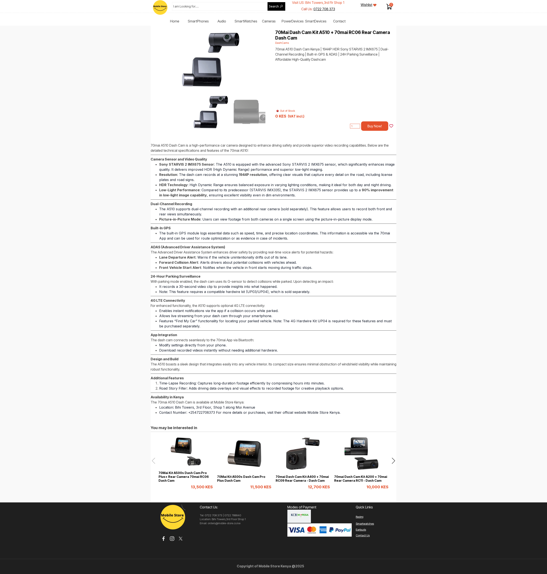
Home (174, 21)
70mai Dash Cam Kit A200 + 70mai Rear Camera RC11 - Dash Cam (360, 479)
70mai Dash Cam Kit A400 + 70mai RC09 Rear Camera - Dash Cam (302, 479)
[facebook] (163, 538)
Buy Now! (375, 126)
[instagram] (172, 538)
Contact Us (363, 535)
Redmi (359, 516)
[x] (180, 538)
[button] (263, 59)
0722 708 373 (324, 9)
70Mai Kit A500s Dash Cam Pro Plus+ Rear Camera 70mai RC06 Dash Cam (184, 477)
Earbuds (361, 529)
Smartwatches (365, 523)
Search (274, 6)
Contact (339, 21)
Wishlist (366, 5)
